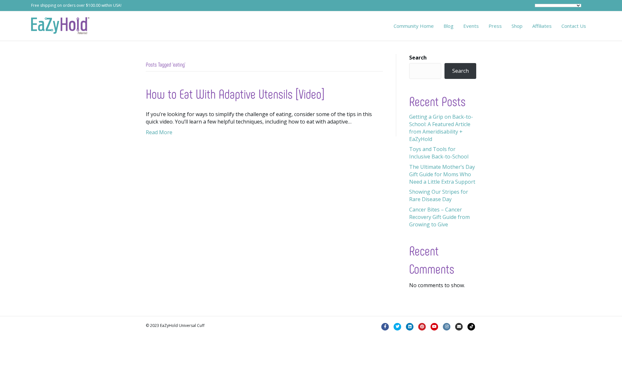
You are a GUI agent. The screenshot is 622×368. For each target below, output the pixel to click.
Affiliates (542, 26)
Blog (448, 26)
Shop (517, 26)
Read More (159, 132)
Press (495, 26)
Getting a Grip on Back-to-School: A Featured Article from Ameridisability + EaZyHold (441, 128)
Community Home (414, 26)
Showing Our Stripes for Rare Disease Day (438, 195)
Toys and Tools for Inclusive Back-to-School (438, 153)
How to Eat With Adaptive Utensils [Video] (235, 93)
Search (418, 57)
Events (471, 26)
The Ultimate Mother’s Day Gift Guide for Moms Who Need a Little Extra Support (442, 174)
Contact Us (573, 26)
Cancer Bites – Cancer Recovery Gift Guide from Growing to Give (439, 217)
